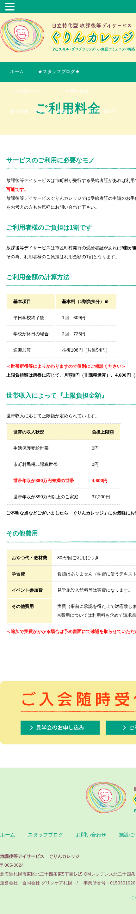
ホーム (17, 71)
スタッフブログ (45, 834)
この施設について (28, 91)
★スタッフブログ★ (59, 71)
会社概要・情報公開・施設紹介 (42, 110)
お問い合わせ (103, 110)
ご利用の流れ (77, 91)
